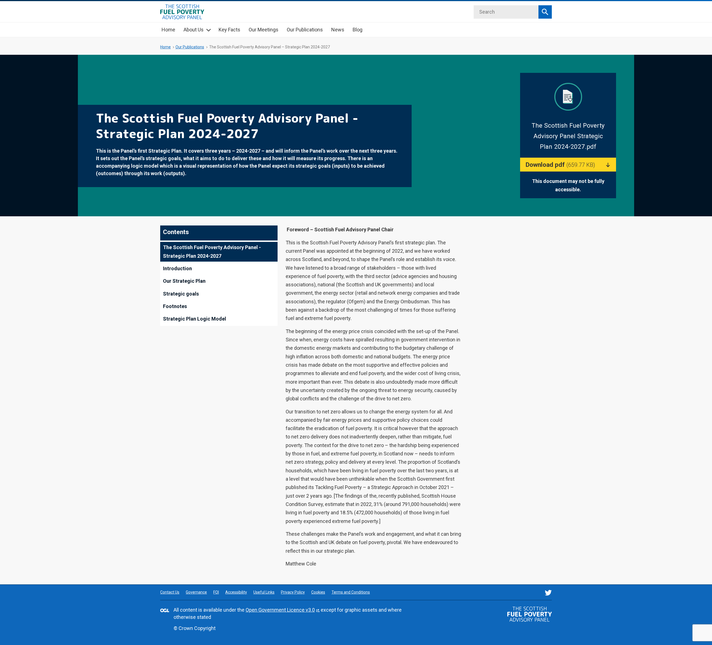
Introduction (177, 268)
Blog (357, 30)
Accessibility (236, 592)
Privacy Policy (293, 592)
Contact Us (169, 592)
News (337, 30)
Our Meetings (263, 30)
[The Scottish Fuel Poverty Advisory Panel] (529, 614)
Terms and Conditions (351, 592)
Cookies (318, 592)
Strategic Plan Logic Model (194, 319)
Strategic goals (182, 294)
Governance (196, 592)
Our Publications (305, 30)
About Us (194, 30)
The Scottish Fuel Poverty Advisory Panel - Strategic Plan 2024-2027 (212, 251)
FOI (216, 592)
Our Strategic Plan (184, 281)
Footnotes (175, 306)
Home (168, 30)
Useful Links (264, 592)
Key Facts (229, 30)
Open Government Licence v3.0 (280, 610)
